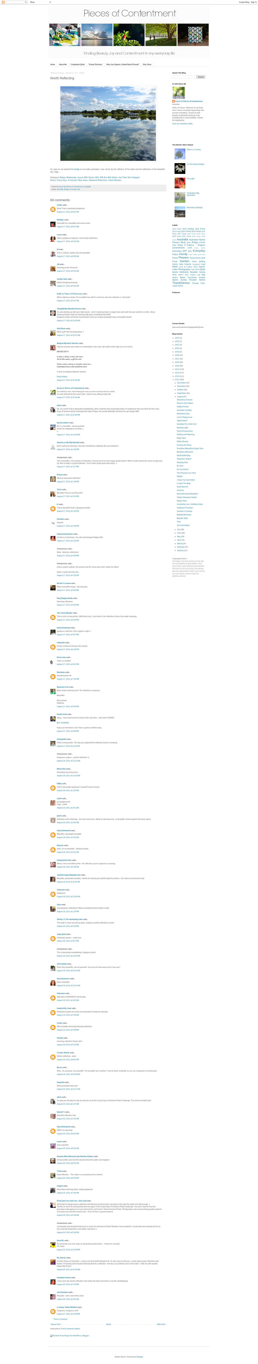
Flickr (203, 254)
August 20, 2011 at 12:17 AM (68, 1089)
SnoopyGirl (61, 739)
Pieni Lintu (61, 657)
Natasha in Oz (63, 687)
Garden (184, 261)
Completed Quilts (78, 64)
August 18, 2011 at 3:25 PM (68, 926)
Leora (59, 235)
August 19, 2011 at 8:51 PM (68, 1060)
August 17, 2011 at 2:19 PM (68, 511)
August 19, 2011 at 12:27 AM (68, 985)
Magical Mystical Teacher (67, 343)
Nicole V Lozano (63, 583)
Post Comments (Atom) (70, 1329)
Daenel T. (61, 1112)
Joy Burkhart (62, 1292)
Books (189, 242)
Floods (175, 258)
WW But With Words (109, 177)
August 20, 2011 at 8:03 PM (68, 1178)
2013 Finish (176, 231)
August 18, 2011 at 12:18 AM (68, 776)
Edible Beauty (182, 441)
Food (174, 261)
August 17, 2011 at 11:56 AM (68, 415)
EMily (59, 784)
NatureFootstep (63, 628)
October (180, 390)
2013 (177, 373)
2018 (177, 355)
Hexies (175, 264)
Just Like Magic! (183, 525)
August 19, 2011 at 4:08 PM (68, 1030)
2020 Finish (176, 236)
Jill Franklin (62, 964)
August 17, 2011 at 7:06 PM (68, 679)
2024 (177, 338)
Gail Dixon (61, 329)
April (179, 540)
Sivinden (60, 519)
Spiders (175, 277)
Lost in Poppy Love (184, 417)
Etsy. (190, 251)
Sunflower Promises (185, 508)
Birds (183, 242)
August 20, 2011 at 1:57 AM (68, 1104)
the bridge (75, 169)
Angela (60, 1186)
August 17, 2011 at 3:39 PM (68, 556)
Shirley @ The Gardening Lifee (70, 919)
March (180, 544)
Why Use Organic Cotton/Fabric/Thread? (122, 64)
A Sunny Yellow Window (67, 1307)
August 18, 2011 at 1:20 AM (68, 790)
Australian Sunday (184, 410)
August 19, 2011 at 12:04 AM (68, 971)
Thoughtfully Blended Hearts (69, 309)
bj (57, 249)
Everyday (73, 189)
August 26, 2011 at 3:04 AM (68, 1299)
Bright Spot (181, 438)
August (180, 397)
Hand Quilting (198, 261)
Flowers (184, 257)
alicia (59, 405)
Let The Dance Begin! (195, 164)
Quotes (175, 272)
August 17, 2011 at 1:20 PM (68, 482)
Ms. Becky (61, 1258)
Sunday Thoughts (189, 280)
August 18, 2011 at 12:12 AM (68, 761)
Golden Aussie (183, 407)
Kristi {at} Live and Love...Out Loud (71, 1201)
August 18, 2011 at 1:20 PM (68, 911)
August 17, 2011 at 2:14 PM (68, 496)
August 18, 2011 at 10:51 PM (68, 956)
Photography (184, 269)
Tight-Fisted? (182, 421)
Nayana (60, 845)
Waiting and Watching (186, 434)
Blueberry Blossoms (185, 452)
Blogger (140, 1357)
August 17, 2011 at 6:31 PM (68, 664)
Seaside (194, 272)
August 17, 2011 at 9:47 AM (68, 301)
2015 (177, 366)
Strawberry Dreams (184, 400)
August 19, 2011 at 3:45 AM (68, 1000)
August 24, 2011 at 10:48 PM (68, 1250)
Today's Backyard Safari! (187, 497)
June (179, 533)
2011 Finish (200, 229)
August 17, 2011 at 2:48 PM (68, 526)
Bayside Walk (182, 518)
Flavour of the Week (185, 403)
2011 (177, 380)
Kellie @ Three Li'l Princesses (69, 294)
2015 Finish (196, 231)
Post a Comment (60, 1319)
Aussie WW (82, 177)
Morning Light (182, 428)
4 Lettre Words (63, 1053)
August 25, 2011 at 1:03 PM (68, 1284)
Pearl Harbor (62, 377)
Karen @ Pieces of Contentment (71, 186)
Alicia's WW (93, 177)
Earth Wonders (115, 180)
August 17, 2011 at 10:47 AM (68, 335)
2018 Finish (191, 234)
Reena (59, 475)
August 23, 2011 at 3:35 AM (68, 1193)
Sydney (202, 280)
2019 (177, 352)
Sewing (202, 272)
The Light (190, 179)
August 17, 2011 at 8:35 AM (68, 256)
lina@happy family (65, 598)
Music (195, 267)
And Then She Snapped (129, 177)
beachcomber (63, 423)
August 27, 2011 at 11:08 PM (68, 1314)
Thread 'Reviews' (95, 64)
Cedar (59, 205)
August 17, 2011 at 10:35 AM (68, 320)
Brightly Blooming (184, 515)
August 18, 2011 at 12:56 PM (68, 897)
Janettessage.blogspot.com (68, 875)
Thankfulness (181, 282)
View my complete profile (182, 124)
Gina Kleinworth (63, 831)
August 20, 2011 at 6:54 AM (68, 1134)
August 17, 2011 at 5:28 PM (68, 605)
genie (59, 816)
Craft (190, 248)
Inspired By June (64, 1008)
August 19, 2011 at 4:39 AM (68, 1015)
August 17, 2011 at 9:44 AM (68, 286)
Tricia (59, 489)
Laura (59, 1141)
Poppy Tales (182, 501)
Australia (60, 189)
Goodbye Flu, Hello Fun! (186, 424)
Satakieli (60, 1082)
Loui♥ (59, 798)
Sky (78, 189)
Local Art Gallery (185, 267)
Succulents (192, 277)
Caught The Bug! (184, 483)
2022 (177, 341)
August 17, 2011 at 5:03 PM (68, 590)
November (181, 386)
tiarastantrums (63, 979)
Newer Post (55, 1324)
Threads (195, 283)
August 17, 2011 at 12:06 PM (68, 435)
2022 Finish (196, 236)
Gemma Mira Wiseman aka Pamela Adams (75, 1156)
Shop (174, 275)
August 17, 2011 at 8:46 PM (68, 706)
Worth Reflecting (183, 455)
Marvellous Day (183, 414)
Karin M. (60, 1240)
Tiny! (179, 522)
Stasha (60, 1038)
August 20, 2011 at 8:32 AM (68, 1148)
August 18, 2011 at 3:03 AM (68, 822)
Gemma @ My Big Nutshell (68, 443)
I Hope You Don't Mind (186, 480)
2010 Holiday (188, 229)
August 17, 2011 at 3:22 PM (68, 541)
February (181, 547)
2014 (177, 369)
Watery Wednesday (68, 177)
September (181, 393)
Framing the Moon (184, 445)
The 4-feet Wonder (64, 613)
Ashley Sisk (62, 279)
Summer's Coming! (184, 511)
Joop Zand (61, 934)
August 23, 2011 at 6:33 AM (68, 1215)
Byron (59, 1067)
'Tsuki (59, 1171)
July (179, 530)
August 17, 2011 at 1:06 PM (68, 449)
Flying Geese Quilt (197, 258)
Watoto (179, 476)
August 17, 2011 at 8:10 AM (68, 212)
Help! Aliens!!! (182, 487)
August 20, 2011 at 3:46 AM (68, 1119)
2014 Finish (186, 231)
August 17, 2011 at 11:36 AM (68, 397)
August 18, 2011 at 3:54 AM (68, 837)
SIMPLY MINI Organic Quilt (189, 275)
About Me (63, 64)
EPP (185, 251)
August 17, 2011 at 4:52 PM (68, 575)
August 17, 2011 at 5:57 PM (68, 635)
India (181, 264)
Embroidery (177, 251)
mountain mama (64, 1278)
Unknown (61, 643)
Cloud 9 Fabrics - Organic (191, 245)
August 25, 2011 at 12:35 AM (68, 1269)
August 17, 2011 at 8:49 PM (68, 731)
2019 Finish (201, 234)
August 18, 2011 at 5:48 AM (68, 867)
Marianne (61, 672)
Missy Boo (61, 769)
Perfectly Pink (182, 462)
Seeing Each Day (64, 860)
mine (74, 572)
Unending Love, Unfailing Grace (190, 504)
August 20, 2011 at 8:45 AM (68, 1163)
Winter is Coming (194, 150)
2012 (177, 376)
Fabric (175, 254)
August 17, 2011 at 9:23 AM (68, 271)
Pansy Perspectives (185, 431)
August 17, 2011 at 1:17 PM (68, 467)
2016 (177, 362)
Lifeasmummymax (65, 534)
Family (183, 254)
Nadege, (60, 220)
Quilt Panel (195, 269)
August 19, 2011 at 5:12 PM (68, 1045)
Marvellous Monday (195, 208)
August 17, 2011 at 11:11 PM (68, 746)
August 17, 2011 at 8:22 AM (68, 241)
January (180, 550)
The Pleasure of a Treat (186, 473)
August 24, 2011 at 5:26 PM (68, 1232)
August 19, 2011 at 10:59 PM (68, 1074)
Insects (188, 264)
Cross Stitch (199, 248)
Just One (180, 490)
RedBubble (184, 272)
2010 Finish (176, 229)
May (179, 537)
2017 (177, 359)
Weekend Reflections (98, 180)
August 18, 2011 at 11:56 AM (68, 882)
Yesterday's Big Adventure (193, 194)
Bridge (66, 189)
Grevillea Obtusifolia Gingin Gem (190, 448)
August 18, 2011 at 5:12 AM (68, 852)
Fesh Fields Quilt (195, 254)
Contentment (178, 247)
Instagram (196, 264)
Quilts (202, 269)
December (181, 383)
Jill (58, 264)
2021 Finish (186, 236)
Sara (59, 905)
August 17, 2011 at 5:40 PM (68, 620)
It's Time (180, 466)
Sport (182, 277)
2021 (177, 345)
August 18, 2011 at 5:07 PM (68, 941)
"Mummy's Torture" (184, 459)
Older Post (161, 1324)
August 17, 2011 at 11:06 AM (68, 380)
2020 (177, 348)
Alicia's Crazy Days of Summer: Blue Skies (69, 180)
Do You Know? (183, 469)
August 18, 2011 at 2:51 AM (68, 808)
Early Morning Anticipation (187, 494)
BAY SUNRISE (63, 723)
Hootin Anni (62, 714)
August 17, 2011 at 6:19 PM (68, 649)
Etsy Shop (147, 64)
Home (52, 64)
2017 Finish (182, 234)
